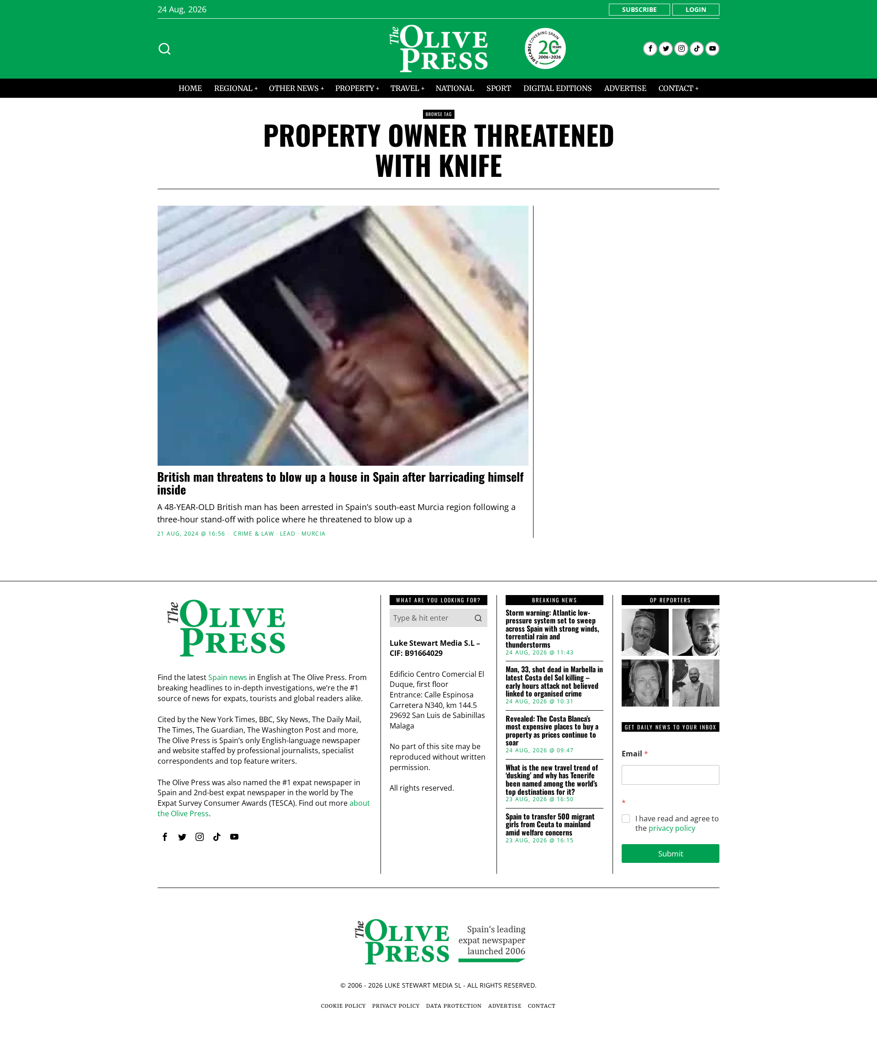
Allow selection (439, 607)
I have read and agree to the (677, 823)
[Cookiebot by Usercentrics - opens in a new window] (594, 418)
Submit (670, 853)
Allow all (570, 607)
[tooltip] (650, 49)
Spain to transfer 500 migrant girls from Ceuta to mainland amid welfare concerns (550, 825)
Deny (307, 607)
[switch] (387, 563)
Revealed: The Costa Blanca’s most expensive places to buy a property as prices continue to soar (552, 731)
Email (635, 754)
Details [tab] (439, 448)
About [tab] (575, 448)
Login (696, 9)
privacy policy (672, 828)
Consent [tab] (301, 448)
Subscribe (639, 9)
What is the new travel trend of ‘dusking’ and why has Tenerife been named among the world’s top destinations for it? (552, 780)
